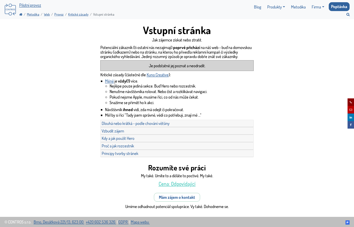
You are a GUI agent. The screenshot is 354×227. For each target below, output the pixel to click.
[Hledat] (346, 14)
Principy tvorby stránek (120, 153)
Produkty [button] (274, 6)
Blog (257, 6)
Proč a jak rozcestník (118, 145)
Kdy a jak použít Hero (118, 138)
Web (47, 14)
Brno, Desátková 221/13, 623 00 (59, 221)
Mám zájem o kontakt (177, 197)
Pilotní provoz (30, 5)
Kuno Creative (158, 74)
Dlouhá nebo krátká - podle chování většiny (136, 123)
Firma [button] (316, 6)
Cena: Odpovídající (177, 183)
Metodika (298, 6)
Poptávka (339, 6)
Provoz (59, 14)
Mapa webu (140, 221)
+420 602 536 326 (101, 221)
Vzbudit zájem (113, 130)
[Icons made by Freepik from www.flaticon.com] (348, 221)
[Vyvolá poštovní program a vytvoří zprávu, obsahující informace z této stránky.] (351, 110)
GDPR (123, 221)
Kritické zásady (78, 14)
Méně (109, 80)
